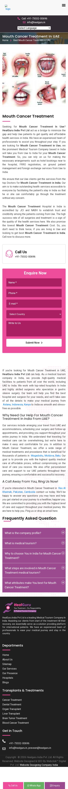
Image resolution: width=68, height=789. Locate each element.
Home (5, 40)
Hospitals (7, 677)
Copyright (11, 757)
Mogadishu (37, 455)
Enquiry (56, 785)
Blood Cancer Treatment (15, 722)
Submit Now (33, 342)
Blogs (5, 682)
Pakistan (18, 491)
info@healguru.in (36, 22)
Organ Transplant (11, 709)
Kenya (27, 404)
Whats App (35, 785)
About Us (7, 659)
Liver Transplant (11, 713)
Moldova (49, 455)
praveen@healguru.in (39, 747)
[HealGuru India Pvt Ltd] (23, 607)
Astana (7, 404)
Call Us (14, 785)
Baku (58, 455)
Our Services (9, 668)
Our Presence (10, 673)
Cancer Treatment (12, 699)
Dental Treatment (11, 704)
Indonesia (17, 404)
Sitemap (7, 664)
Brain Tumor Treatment (14, 718)
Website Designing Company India (39, 764)
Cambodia (29, 491)
